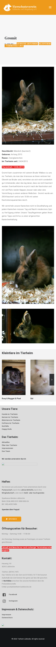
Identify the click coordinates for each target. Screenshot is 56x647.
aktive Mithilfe (27, 490)
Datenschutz (7, 618)
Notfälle (5, 426)
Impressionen (7, 448)
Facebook (13, 594)
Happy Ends (7, 429)
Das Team (6, 451)
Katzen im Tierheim (10, 417)
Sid (3, 398)
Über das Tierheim (9, 445)
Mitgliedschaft (8, 493)
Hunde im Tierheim (10, 414)
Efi (31, 398)
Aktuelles (6, 442)
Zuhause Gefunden (27, 44)
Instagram (13, 601)
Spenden (13, 519)
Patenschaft (7, 490)
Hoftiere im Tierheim (10, 423)
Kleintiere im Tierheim (11, 420)
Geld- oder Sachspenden (34, 493)
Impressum (6, 615)
